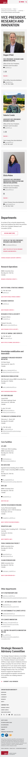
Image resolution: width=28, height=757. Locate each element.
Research (3, 699)
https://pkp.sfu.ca (8, 556)
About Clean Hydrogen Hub (7, 575)
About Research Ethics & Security (9, 329)
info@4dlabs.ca (7, 459)
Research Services (7, 301)
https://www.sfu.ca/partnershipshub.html (15, 598)
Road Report (4, 727)
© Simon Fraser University (21, 748)
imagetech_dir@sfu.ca (9, 518)
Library (3, 729)
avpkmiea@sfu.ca (10, 204)
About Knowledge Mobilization (8, 391)
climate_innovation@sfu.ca (10, 622)
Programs (3, 694)
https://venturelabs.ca (9, 412)
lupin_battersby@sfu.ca (9, 387)
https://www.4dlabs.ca (9, 461)
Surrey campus (5, 709)
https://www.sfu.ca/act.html (11, 606)
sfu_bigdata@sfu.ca (8, 480)
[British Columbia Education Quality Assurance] (6, 735)
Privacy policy (12, 748)
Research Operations (9, 266)
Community (4, 697)
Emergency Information (7, 731)
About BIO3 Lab (4, 501)
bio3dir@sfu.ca (7, 496)
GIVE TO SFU (17, 714)
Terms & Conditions (5, 748)
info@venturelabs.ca (8, 410)
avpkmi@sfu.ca (9, 189)
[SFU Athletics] (2, 735)
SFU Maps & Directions (6, 722)
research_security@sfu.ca (10, 325)
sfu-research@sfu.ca (11, 245)
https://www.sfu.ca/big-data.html (12, 482)
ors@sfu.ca (6, 304)
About (14, 9)
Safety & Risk (4, 720)
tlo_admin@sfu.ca (8, 429)
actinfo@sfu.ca (7, 605)
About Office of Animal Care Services (10, 342)
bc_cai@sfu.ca (7, 635)
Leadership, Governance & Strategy (8, 10)
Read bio (5, 76)
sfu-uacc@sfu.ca (7, 338)
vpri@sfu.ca (8, 67)
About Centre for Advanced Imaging (10, 522)
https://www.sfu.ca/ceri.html (11, 372)
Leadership (20, 10)
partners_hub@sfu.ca (9, 596)
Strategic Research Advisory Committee (11, 257)
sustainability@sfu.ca (9, 613)
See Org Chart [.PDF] (9, 233)
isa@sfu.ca (6, 292)
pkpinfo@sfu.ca (7, 554)
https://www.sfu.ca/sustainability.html (14, 615)
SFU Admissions (5, 724)
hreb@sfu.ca (6, 319)
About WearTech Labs (6, 539)
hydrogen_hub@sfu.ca (9, 571)
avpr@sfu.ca (8, 128)
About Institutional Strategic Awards (10, 296)
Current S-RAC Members (10, 681)
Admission (3, 692)
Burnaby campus (5, 707)
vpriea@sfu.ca (8, 82)
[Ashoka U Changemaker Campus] (10, 735)
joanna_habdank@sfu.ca (10, 370)
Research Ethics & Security (10, 314)
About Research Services (7, 310)
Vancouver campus (6, 712)
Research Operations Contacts (9, 279)
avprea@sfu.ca (9, 142)
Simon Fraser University (6, 9)
